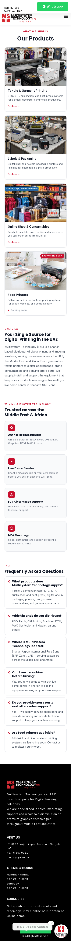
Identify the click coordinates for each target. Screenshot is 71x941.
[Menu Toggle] (66, 16)
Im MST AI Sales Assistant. (32, 926)
